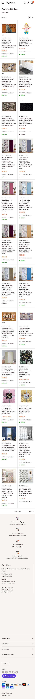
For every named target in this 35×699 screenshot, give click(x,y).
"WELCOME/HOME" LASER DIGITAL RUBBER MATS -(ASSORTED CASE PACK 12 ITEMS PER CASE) (26, 332)
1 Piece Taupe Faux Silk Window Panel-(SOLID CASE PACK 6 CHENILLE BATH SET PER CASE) (9, 448)
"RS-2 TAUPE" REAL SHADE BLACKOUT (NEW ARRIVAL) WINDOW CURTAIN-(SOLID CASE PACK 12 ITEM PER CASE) (8, 290)
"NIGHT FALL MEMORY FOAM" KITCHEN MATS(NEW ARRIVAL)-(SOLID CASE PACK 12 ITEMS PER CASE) (25, 83)
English (4, 663)
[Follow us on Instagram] (6, 672)
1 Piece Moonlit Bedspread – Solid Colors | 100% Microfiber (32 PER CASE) (8, 410)
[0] (32, 3)
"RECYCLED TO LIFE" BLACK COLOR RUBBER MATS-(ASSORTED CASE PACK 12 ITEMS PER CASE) (26, 122)
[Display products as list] (32, 17)
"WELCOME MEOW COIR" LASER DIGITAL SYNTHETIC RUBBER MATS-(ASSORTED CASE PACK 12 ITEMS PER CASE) (8, 333)
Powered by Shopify (6, 695)
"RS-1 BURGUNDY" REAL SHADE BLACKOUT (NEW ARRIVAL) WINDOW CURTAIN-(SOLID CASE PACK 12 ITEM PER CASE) (8, 163)
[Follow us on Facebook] (3, 672)
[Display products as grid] (29, 17)
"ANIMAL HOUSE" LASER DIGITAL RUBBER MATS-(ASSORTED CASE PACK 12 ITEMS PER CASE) (9, 44)
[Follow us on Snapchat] (16, 672)
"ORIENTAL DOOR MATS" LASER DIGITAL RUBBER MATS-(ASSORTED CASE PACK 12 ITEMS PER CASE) (9, 122)
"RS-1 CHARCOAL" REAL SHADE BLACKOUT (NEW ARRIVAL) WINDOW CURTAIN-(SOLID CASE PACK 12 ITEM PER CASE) (25, 163)
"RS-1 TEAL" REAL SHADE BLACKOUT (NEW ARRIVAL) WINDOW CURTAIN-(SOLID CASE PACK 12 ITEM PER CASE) (25, 204)
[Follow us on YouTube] (10, 672)
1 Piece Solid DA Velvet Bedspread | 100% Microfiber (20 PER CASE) (25, 410)
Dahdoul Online (6, 38)
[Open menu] (3, 3)
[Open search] (25, 3)
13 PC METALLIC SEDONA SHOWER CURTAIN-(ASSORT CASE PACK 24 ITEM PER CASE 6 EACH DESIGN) (7, 492)
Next (30, 511)
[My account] (28, 3)
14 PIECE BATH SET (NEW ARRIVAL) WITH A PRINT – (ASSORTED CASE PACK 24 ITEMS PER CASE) (25, 491)
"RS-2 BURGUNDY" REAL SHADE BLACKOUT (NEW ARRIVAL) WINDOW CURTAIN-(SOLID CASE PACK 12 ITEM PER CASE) (8, 248)
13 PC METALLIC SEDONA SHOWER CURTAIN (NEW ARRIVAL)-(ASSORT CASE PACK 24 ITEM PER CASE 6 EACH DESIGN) (25, 451)
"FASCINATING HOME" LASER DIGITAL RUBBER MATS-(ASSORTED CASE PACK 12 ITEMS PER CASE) (9, 83)
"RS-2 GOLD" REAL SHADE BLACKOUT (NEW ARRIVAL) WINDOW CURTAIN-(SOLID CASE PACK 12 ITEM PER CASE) (25, 247)
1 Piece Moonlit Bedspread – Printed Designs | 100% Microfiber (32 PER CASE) (25, 372)
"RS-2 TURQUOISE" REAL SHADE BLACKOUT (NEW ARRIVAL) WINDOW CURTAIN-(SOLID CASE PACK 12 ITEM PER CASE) (25, 291)
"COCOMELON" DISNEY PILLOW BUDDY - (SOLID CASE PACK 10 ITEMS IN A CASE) (26, 43)
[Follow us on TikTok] (13, 672)
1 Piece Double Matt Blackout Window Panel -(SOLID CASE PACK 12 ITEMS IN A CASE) (8, 371)
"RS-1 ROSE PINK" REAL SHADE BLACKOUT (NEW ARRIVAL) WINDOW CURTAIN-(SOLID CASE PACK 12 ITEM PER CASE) (8, 205)
